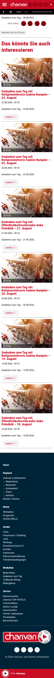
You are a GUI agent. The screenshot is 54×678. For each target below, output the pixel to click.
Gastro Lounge (10, 606)
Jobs (5, 538)
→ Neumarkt (9, 485)
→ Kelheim (8, 495)
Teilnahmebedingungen (14, 559)
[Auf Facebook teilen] (23, 23)
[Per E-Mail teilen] (43, 23)
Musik (6, 507)
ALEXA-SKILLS (10, 519)
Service (7, 591)
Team (6, 532)
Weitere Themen (11, 499)
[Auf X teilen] (30, 23)
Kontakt (7, 549)
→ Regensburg (10, 481)
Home (6, 465)
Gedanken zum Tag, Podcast (13, 32)
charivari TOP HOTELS (14, 599)
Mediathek (8, 567)
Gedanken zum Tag (12, 576)
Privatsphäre (9, 617)
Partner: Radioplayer (13, 613)
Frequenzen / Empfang (14, 535)
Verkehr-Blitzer (10, 603)
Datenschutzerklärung (14, 556)
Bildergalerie (9, 583)
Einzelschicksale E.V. (13, 545)
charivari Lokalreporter (14, 478)
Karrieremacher (10, 596)
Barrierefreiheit (10, 620)
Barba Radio (9, 572)
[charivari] (18, 4)
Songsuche (8, 515)
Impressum (8, 552)
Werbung (7, 542)
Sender (6, 527)
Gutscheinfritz (10, 610)
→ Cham (7, 492)
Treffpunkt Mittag (11, 579)
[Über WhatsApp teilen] (37, 23)
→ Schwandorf (10, 488)
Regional (7, 473)
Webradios (8, 512)
